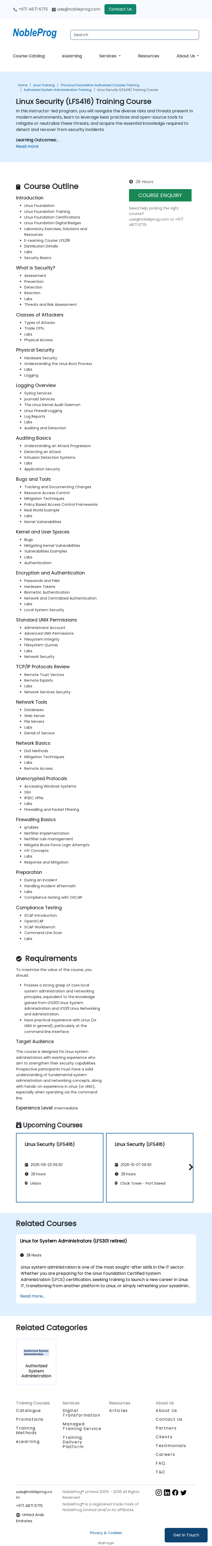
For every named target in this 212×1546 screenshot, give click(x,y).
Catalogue (28, 1410)
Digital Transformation (81, 1413)
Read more (27, 146)
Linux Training (44, 85)
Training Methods (26, 1430)
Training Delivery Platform (73, 1442)
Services (108, 56)
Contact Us (120, 9)
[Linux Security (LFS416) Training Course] (39, 32)
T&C (161, 1472)
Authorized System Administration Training (58, 90)
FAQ (160, 1463)
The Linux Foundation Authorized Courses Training (99, 85)
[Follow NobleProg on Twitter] (183, 1492)
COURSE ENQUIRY (160, 195)
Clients (164, 1437)
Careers (165, 1454)
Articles (118, 1410)
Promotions (30, 1419)
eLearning (72, 56)
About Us (186, 56)
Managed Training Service (82, 1426)
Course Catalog (29, 56)
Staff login (106, 1543)
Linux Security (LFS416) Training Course (127, 90)
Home (22, 85)
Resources (148, 56)
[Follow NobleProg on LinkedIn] (167, 1492)
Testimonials (171, 1446)
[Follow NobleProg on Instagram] (159, 1492)
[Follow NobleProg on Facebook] (175, 1492)
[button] (189, 1167)
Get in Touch (186, 1535)
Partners (166, 1428)
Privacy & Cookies (106, 1532)
